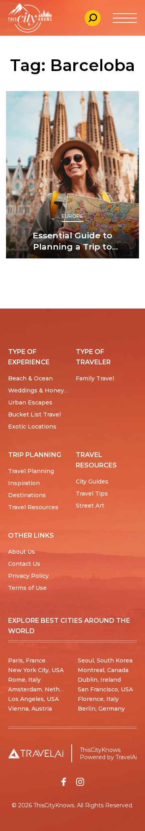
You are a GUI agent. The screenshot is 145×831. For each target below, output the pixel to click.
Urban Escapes (30, 402)
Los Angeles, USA (33, 699)
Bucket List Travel (34, 414)
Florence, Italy (98, 699)
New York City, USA (36, 670)
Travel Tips (92, 493)
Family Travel (95, 378)
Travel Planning (31, 471)
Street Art (90, 505)
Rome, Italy (24, 679)
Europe (73, 216)
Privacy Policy (28, 575)
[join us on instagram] (80, 781)
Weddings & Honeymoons (46, 390)
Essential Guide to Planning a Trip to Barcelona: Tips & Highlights (72, 241)
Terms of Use (27, 587)
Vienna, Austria (30, 708)
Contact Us (24, 563)
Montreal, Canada (103, 670)
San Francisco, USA (105, 689)
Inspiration (24, 483)
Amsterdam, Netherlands (44, 689)
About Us (21, 551)
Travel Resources (33, 507)
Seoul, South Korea (105, 660)
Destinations (27, 495)
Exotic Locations (32, 426)
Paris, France (27, 660)
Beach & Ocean (30, 378)
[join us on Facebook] (63, 782)
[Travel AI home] (35, 753)
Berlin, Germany (101, 708)
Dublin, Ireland (99, 679)
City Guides (92, 481)
